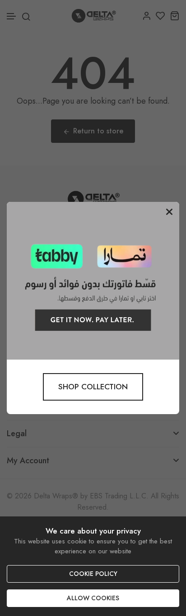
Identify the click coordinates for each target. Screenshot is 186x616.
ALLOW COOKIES (93, 597)
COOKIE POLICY (93, 573)
